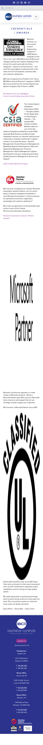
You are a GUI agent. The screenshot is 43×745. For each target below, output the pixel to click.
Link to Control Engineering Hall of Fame (19, 96)
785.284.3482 (22, 666)
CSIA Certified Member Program (15, 164)
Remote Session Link (22, 645)
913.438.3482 (22, 688)
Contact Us (21, 641)
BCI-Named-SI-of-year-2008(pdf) (15, 94)
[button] (36, 16)
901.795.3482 (22, 710)
